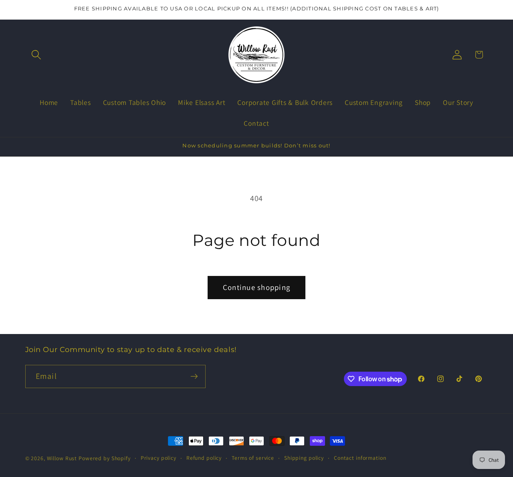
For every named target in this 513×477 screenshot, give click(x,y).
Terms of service (253, 457)
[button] (36, 55)
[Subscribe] (194, 376)
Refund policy (204, 457)
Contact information (360, 457)
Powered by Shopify (105, 458)
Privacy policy (158, 457)
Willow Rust (62, 458)
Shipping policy (304, 457)
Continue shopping (256, 287)
